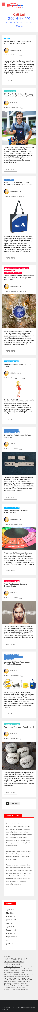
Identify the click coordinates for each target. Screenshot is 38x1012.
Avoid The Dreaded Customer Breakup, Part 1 (16, 585)
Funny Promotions (29, 968)
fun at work (21, 968)
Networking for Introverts (10, 974)
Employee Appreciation (12, 268)
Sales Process (7, 983)
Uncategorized (10, 91)
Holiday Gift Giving (8, 972)
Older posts (14, 803)
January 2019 (11, 920)
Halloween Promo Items (26, 970)
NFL (33, 974)
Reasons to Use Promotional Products (20, 981)
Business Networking (12, 724)
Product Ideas (9, 270)
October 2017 (11, 933)
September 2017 (12, 937)
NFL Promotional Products (22, 976)
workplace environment (22, 989)
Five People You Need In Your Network (19, 727)
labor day (22, 972)
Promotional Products (18, 978)
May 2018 (9, 923)
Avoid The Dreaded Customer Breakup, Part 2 (16, 511)
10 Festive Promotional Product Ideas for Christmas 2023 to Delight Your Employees (19, 277)
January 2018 (11, 930)
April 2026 (10, 910)
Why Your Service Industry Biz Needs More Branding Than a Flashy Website (19, 95)
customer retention (13, 964)
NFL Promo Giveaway (9, 976)
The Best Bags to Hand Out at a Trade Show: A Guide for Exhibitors (18, 183)
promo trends (7, 981)
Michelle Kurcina (15, 50)
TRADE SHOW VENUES (23, 985)
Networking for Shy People (24, 974)
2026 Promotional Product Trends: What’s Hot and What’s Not (17, 42)
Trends (7, 38)
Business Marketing (11, 361)
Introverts (16, 972)
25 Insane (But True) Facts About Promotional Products (17, 663)
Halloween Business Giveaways (11, 970)
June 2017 (10, 944)
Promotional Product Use (14, 657)
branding (11, 956)
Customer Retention (12, 432)
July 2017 (9, 940)
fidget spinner (13, 968)
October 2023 (11, 916)
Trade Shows (9, 179)
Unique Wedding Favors (10, 987)
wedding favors (21, 987)
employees (6, 968)
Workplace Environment (13, 272)
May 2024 (9, 913)
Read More (10, 81)
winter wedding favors (9, 989)
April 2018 (10, 927)
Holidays (25, 268)
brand (5, 956)
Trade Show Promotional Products (19, 983)
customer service (12, 966)
